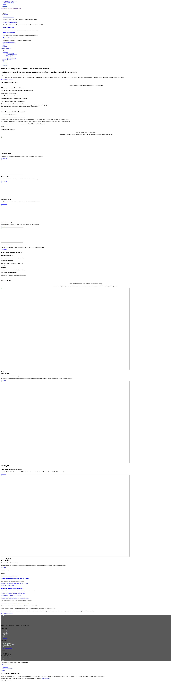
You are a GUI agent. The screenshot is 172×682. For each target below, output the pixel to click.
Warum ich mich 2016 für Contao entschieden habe (15, 598)
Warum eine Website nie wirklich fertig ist (12, 588)
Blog (4, 61)
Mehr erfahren (4, 158)
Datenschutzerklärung (7, 668)
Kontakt (5, 63)
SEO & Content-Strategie (10, 22)
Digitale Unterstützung (9, 37)
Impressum (5, 667)
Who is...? (5, 60)
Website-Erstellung (8, 17)
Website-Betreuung (8, 27)
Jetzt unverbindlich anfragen (6, 79)
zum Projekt (3, 380)
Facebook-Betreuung (9, 32)
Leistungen (5, 52)
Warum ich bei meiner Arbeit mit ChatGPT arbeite (15, 578)
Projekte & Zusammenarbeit (9, 59)
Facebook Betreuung (10, 56)
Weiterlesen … (14, 583)
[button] (3, 680)
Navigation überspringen (6, 10)
